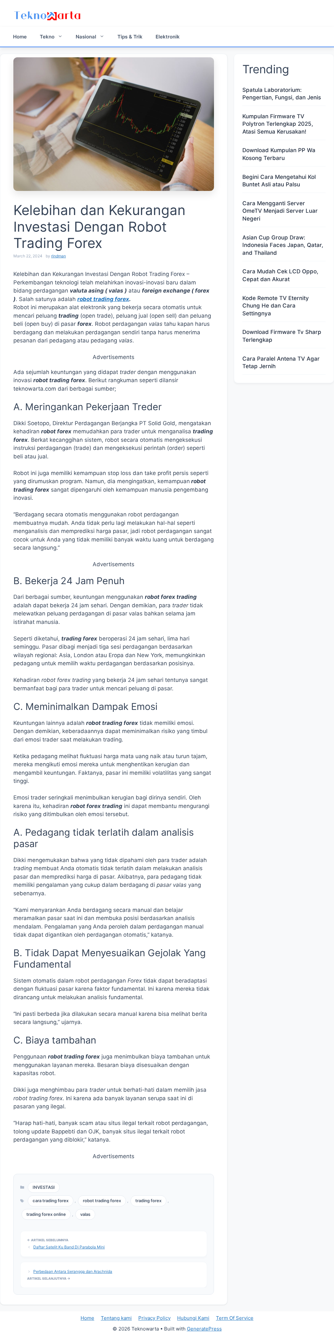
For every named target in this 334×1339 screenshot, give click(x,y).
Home (20, 37)
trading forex (148, 1200)
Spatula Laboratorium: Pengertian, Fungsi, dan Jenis (281, 94)
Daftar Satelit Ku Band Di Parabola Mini (69, 1247)
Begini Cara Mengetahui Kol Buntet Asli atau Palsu (279, 181)
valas (85, 1214)
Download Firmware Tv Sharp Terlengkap (281, 336)
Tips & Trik (130, 37)
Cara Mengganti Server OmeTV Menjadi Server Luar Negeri (280, 211)
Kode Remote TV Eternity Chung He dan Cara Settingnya (275, 306)
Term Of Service (234, 1318)
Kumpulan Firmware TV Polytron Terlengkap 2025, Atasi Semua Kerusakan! (277, 124)
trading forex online (46, 1214)
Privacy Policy (154, 1318)
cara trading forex (50, 1200)
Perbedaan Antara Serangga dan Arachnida (72, 1271)
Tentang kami (116, 1318)
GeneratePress (204, 1329)
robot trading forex (103, 299)
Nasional (86, 37)
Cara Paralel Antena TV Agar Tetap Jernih (281, 362)
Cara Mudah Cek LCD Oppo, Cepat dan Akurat (280, 275)
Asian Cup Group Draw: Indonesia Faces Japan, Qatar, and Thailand (282, 245)
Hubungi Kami (193, 1318)
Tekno (47, 37)
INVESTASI (44, 1187)
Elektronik (168, 37)
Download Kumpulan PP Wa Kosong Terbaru (278, 154)
